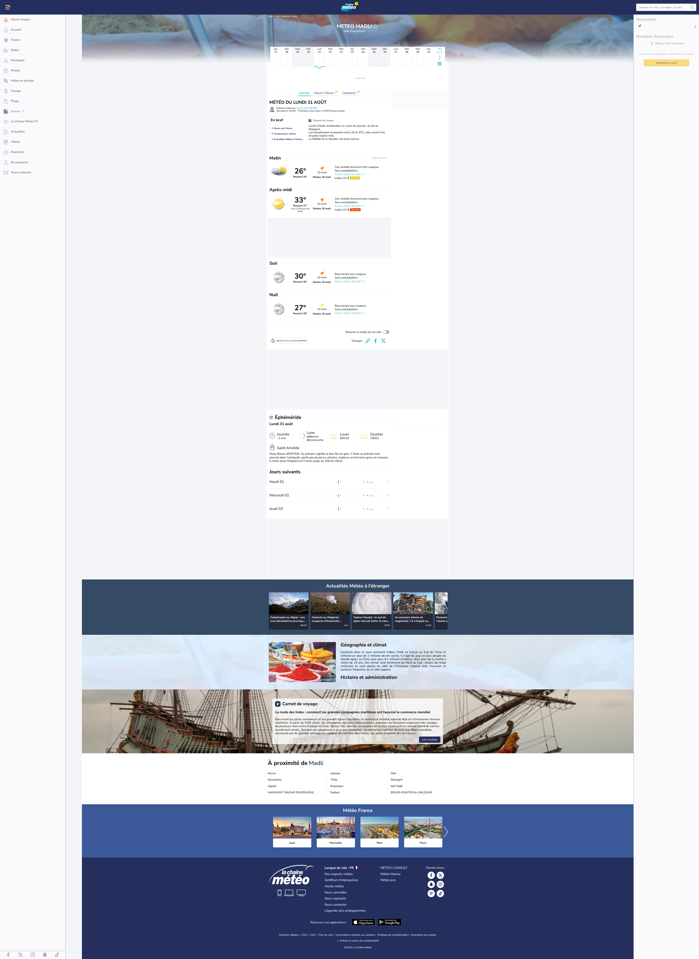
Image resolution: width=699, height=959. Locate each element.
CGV (312, 935)
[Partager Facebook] (375, 340)
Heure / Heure (324, 93)
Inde (277, 16)
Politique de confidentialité (392, 935)
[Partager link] (367, 340)
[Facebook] (431, 875)
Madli (295, 16)
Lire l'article (429, 740)
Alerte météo (334, 886)
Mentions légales (288, 935)
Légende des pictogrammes (345, 910)
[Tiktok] (440, 893)
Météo (270, 16)
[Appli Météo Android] (389, 922)
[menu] (8, 7)
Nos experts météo (339, 874)
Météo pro (388, 880)
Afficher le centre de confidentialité (359, 940)
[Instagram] (440, 884)
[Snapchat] (431, 884)
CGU (304, 935)
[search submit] (692, 7)
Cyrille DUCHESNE (306, 108)
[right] (445, 607)
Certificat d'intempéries (341, 880)
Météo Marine (390, 874)
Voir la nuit (379, 158)
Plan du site (325, 935)
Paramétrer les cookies (423, 935)
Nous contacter (336, 904)
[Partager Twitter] (383, 340)
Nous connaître (336, 892)
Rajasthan (286, 16)
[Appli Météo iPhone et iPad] (363, 922)
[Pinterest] (431, 893)
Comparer (349, 93)
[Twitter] (440, 875)
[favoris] (375, 26)
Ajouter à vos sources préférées (291, 340)
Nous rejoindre (335, 898)
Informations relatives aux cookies (354, 935)
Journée (304, 93)
